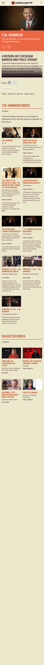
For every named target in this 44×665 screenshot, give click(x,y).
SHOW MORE (8, 89)
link (9, 47)
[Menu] (3, 3)
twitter (3, 47)
